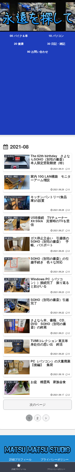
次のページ (38, 404)
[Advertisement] (37, 97)
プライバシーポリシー (55, 459)
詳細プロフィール (20, 459)
